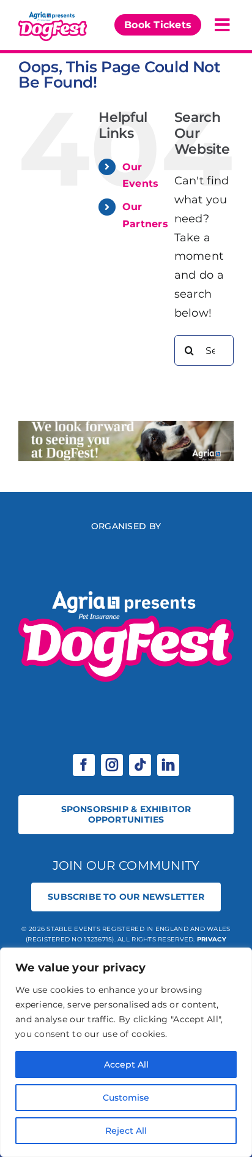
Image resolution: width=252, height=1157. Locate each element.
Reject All (126, 1130)
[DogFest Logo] (52, 14)
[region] (126, 1052)
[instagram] (112, 765)
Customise (126, 1097)
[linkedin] (168, 765)
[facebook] (84, 765)
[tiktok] (140, 765)
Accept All (126, 1064)
